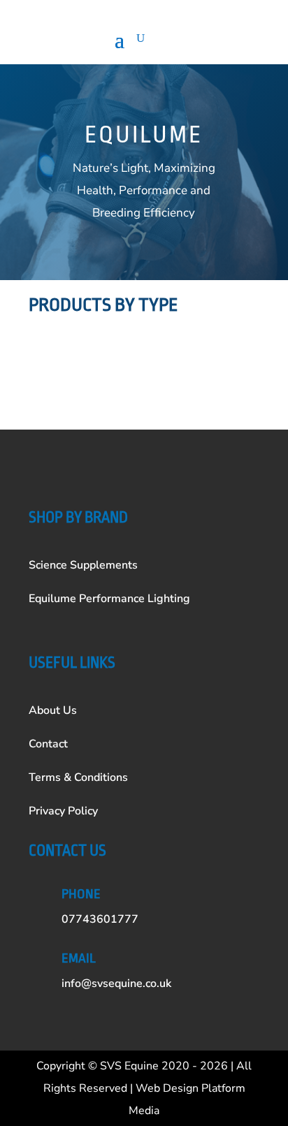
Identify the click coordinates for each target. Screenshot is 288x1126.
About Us (53, 710)
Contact (48, 744)
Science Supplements (83, 565)
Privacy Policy (63, 811)
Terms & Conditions (78, 777)
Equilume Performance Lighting (109, 598)
